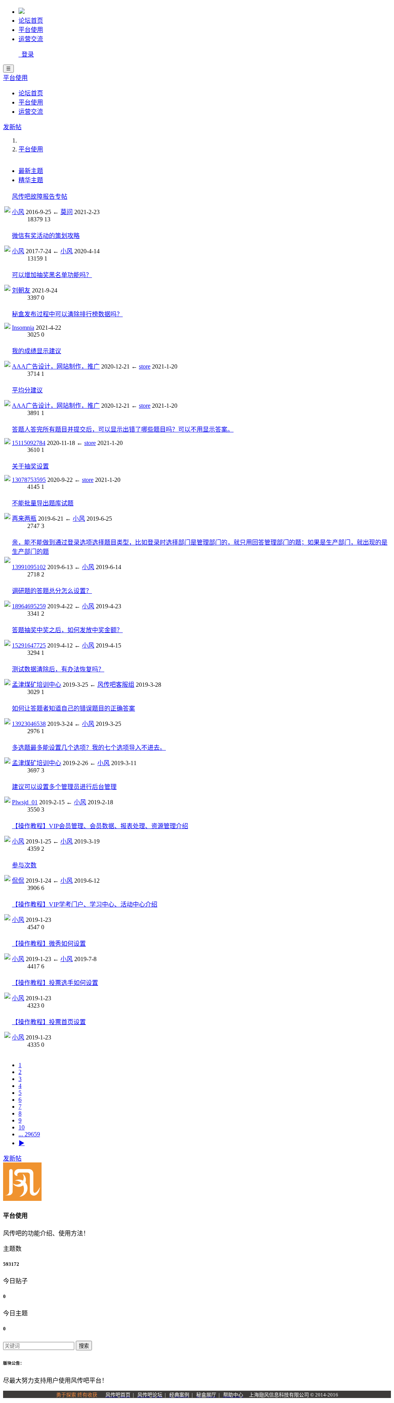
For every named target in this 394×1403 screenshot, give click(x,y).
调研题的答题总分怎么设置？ (52, 591)
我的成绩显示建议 (36, 351)
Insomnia (23, 327)
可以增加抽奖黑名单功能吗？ (52, 275)
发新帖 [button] (12, 127)
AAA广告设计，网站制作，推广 (56, 366)
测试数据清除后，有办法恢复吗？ (58, 669)
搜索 (84, 1346)
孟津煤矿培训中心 (36, 684)
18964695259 (29, 606)
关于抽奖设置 (30, 466)
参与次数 (24, 865)
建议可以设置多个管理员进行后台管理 (64, 787)
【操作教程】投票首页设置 (49, 1022)
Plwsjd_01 (25, 802)
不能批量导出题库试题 (42, 503)
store (144, 366)
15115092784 (28, 443)
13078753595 (29, 480)
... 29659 (29, 1134)
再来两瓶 (24, 518)
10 (21, 1127)
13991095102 (29, 567)
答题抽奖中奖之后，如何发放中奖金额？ (67, 630)
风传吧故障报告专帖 (39, 196)
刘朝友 (21, 290)
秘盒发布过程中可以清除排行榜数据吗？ (67, 314)
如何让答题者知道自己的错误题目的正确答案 (73, 708)
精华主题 (30, 180)
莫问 (66, 212)
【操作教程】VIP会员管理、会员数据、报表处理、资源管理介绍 (100, 826)
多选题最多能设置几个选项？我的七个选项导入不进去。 (89, 747)
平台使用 (30, 30)
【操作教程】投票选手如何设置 (55, 983)
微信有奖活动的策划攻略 (46, 235)
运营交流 (30, 39)
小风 (18, 212)
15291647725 (29, 645)
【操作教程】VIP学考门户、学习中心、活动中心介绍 (84, 904)
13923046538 (29, 724)
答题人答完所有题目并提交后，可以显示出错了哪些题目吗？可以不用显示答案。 (123, 429)
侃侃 (18, 880)
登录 (26, 54)
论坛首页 (30, 20)
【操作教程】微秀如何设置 (49, 943)
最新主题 (30, 171)
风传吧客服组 (115, 684)
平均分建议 (27, 390)
